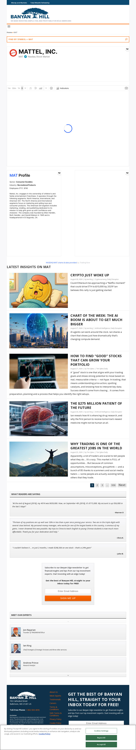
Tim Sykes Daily (102, 369)
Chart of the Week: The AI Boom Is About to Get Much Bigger (96, 319)
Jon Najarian (29, 630)
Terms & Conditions (54, 708)
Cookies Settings (101, 731)
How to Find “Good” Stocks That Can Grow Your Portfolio (96, 360)
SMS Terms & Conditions (56, 714)
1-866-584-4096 (33, 710)
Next (122, 485)
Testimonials (55, 699)
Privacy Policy (55, 719)
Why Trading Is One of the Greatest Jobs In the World (96, 446)
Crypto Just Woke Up (90, 275)
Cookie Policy (55, 723)
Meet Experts (55, 695)
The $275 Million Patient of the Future (96, 405)
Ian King (27, 645)
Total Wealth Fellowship (39, 3)
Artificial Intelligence (102, 328)
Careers (53, 703)
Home (9, 32)
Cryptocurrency (101, 279)
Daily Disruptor (113, 279)
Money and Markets (19, 3)
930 (113, 485)
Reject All (101, 737)
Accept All (101, 744)
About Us (54, 692)
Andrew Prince (30, 662)
